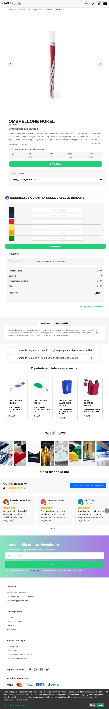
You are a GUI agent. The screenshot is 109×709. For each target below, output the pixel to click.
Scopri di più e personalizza (15, 705)
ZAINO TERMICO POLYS (89, 403)
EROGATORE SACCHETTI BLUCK (65, 403)
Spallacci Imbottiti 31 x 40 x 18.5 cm (92, 411)
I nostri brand (12, 626)
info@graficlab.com (20, 601)
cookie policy (23, 697)
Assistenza (11, 630)
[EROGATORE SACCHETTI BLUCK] (67, 387)
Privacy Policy (35, 571)
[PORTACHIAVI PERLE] (17, 387)
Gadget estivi (36, 10)
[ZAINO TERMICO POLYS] (92, 387)
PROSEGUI (56, 164)
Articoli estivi (22, 10)
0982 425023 (16, 597)
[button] (2, 453)
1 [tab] (51, 109)
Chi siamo (11, 618)
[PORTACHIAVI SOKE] (42, 387)
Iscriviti (54, 564)
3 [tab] (59, 109)
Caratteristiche (62, 323)
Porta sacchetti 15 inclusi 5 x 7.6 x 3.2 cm (67, 412)
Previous (11, 64)
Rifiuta (92, 705)
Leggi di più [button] (8, 520)
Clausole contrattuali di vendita (19, 655)
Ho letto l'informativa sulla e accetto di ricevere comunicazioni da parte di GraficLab (47, 571)
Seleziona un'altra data (17, 261)
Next (100, 64)
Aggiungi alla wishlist (93, 307)
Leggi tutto (97, 143)
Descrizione (45, 323)
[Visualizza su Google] (6, 501)
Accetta (100, 705)
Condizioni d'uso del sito (17, 659)
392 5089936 (28, 597)
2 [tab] (55, 109)
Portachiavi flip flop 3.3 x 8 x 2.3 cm (16, 409)
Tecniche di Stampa (15, 622)
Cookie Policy (12, 651)
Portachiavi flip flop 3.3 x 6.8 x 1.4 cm (42, 409)
